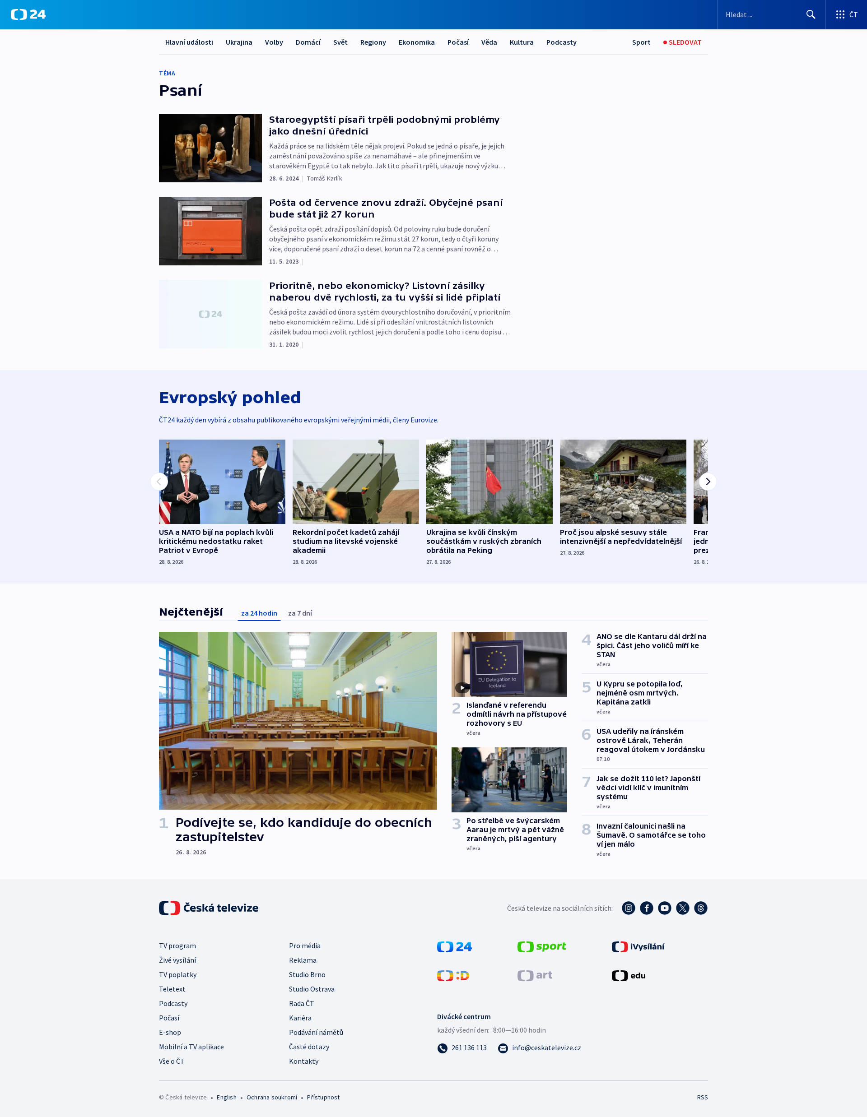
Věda (489, 41)
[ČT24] (28, 14)
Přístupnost (323, 1097)
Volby (274, 41)
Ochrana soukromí (272, 1097)
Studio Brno (307, 974)
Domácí (308, 41)
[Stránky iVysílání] (638, 945)
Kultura (522, 41)
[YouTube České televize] (664, 908)
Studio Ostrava (312, 988)
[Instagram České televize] (628, 908)
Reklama (303, 959)
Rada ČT (301, 1003)
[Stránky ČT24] (454, 945)
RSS (702, 1097)
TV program (177, 945)
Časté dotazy (309, 1046)
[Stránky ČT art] (534, 974)
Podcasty (561, 41)
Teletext (172, 988)
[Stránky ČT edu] (628, 974)
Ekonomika (417, 41)
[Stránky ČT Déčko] (453, 974)
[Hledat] (811, 14)
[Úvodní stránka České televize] (209, 908)
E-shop (170, 1032)
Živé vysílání (177, 959)
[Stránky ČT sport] (541, 945)
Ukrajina (239, 41)
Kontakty (303, 1061)
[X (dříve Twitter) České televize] (683, 908)
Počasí (458, 41)
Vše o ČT (172, 1061)
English (226, 1097)
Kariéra (300, 1017)
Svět (340, 41)
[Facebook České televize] (646, 908)
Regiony (373, 41)
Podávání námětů (316, 1032)
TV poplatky (177, 974)
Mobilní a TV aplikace (191, 1046)
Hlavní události (189, 41)
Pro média (305, 945)
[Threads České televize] (701, 908)
